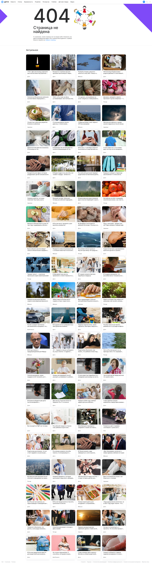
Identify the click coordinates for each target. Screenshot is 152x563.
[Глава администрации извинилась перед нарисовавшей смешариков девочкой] (114, 395)
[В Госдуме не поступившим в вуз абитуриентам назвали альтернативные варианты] (63, 319)
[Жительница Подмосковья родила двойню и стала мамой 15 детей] (114, 66)
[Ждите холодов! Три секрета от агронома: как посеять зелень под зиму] (114, 294)
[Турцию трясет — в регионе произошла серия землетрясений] (38, 269)
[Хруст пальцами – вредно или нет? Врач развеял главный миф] (114, 218)
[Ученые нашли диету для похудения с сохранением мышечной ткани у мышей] (89, 496)
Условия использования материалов (132, 561)
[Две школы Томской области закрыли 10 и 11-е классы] (63, 395)
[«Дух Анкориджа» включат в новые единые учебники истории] (114, 446)
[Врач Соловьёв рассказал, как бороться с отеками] (114, 471)
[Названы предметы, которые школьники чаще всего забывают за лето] (63, 471)
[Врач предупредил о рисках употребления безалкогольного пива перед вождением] (89, 294)
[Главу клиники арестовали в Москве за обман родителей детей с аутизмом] (89, 547)
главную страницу (50, 40)
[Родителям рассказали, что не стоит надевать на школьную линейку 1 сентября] (38, 446)
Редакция (89, 561)
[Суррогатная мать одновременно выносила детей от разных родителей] (114, 243)
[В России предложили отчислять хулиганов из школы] (63, 496)
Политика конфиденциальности (115, 561)
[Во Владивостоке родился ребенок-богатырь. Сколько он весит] (89, 218)
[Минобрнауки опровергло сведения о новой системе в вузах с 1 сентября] (89, 420)
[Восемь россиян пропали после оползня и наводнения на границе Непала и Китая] (38, 471)
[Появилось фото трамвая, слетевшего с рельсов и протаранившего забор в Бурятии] (114, 420)
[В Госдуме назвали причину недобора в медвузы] (89, 269)
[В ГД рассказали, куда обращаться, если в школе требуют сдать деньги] (89, 446)
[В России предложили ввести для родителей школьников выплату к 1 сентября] (38, 547)
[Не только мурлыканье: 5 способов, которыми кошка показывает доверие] (63, 547)
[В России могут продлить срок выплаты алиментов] (63, 218)
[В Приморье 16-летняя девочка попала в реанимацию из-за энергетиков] (63, 142)
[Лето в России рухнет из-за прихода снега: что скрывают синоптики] (114, 344)
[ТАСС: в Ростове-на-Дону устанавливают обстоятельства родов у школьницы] (63, 91)
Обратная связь (145, 561)
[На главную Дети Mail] (6, 2)
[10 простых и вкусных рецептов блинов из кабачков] (38, 117)
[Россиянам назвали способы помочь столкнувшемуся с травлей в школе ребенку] (63, 446)
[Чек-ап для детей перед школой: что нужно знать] (114, 370)
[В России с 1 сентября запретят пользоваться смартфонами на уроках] (89, 142)
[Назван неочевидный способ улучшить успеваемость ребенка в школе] (63, 370)
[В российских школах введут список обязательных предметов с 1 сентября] (38, 243)
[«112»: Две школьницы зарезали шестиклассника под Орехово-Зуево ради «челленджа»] (38, 66)
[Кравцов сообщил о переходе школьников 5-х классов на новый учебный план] (114, 167)
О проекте (83, 561)
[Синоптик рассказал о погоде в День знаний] (63, 522)
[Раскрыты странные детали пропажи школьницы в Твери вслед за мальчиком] (63, 66)
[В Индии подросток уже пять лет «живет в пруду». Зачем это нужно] (63, 167)
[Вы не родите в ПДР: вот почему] (38, 420)
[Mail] (2, 2)
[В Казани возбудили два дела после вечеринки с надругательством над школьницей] (38, 395)
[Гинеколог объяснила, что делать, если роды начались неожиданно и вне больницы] (38, 522)
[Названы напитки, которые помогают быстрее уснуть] (38, 193)
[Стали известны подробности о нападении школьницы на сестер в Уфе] (89, 370)
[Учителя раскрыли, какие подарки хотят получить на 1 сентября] (38, 370)
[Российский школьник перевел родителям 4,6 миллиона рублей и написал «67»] (89, 167)
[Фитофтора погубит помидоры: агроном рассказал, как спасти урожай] (114, 193)
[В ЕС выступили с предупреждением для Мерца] (38, 344)
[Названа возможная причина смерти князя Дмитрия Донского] (38, 294)
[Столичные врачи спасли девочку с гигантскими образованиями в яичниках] (63, 117)
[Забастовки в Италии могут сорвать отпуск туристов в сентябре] (63, 294)
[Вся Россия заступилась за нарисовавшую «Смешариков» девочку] (38, 496)
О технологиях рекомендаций (99, 561)
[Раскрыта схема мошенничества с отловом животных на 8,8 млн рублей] (63, 243)
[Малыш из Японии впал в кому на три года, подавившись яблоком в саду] (38, 218)
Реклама (13, 561)
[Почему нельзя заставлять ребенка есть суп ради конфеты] (114, 319)
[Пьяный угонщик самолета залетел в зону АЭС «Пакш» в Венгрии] (89, 66)
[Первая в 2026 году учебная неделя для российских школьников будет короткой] (89, 395)
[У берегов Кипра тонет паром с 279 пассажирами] (89, 117)
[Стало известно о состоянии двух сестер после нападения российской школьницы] (114, 142)
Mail (2, 561)
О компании (7, 561)
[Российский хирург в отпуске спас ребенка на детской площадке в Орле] (63, 420)
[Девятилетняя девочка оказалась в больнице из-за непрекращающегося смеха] (38, 142)
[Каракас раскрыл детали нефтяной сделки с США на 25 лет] (89, 522)
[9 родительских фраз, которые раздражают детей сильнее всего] (38, 167)
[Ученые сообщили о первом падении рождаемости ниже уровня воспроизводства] (114, 547)
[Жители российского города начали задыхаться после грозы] (114, 117)
